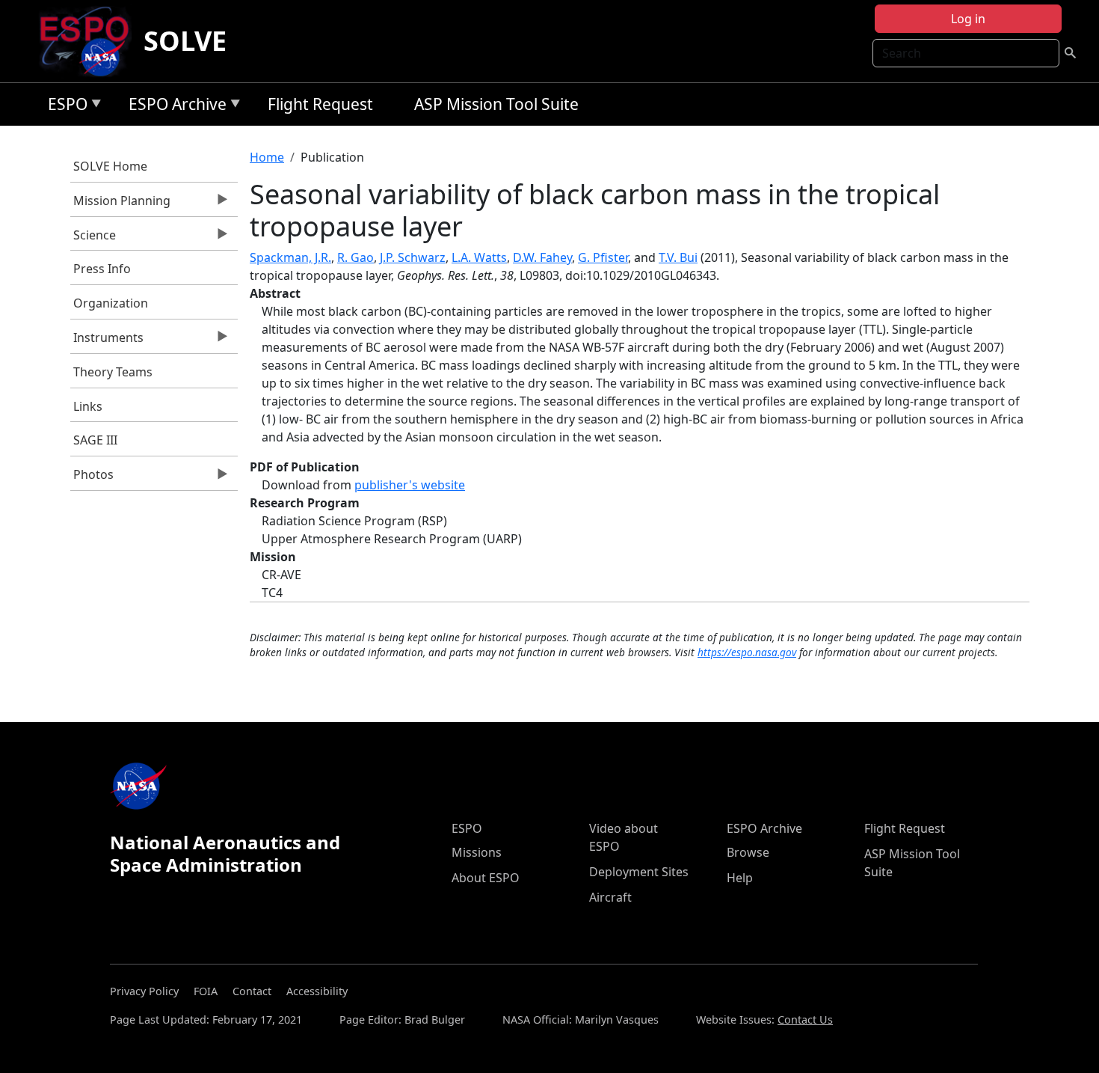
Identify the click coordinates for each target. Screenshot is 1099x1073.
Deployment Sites (639, 871)
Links (87, 406)
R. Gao (355, 257)
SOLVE (185, 40)
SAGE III (95, 440)
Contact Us (805, 1019)
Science (93, 239)
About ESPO (486, 877)
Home (267, 157)
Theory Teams (113, 372)
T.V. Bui (678, 257)
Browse (748, 852)
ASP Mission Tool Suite (496, 104)
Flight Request (320, 104)
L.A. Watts (479, 257)
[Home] (90, 41)
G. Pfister (603, 257)
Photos (92, 478)
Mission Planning (120, 204)
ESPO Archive (174, 107)
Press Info (102, 268)
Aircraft (610, 897)
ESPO (63, 107)
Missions (477, 852)
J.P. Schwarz (413, 257)
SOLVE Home (110, 166)
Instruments (107, 341)
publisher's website (409, 485)
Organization (110, 303)
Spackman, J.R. (290, 257)
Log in (968, 18)
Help (740, 877)
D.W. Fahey (542, 257)
